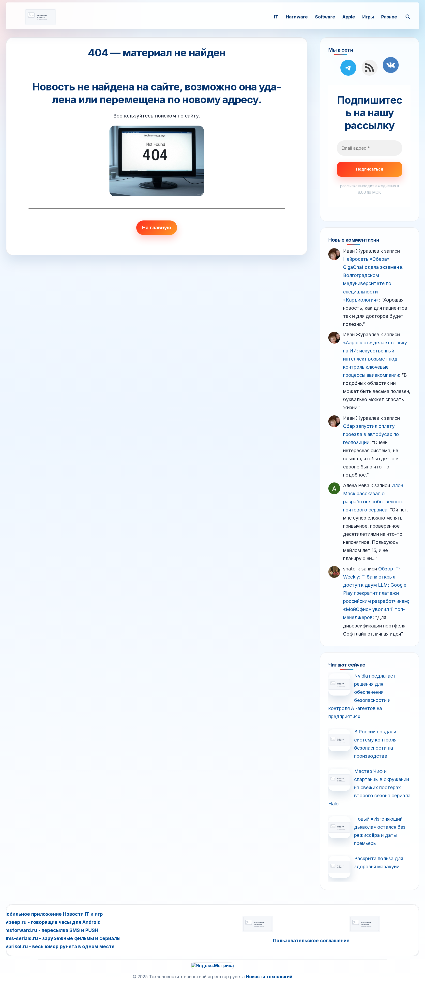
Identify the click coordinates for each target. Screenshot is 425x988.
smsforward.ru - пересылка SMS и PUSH (50, 930)
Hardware (297, 16)
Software (325, 16)
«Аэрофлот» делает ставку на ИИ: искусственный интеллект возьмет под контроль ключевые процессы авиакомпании (375, 359)
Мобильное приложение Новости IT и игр (52, 914)
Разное (389, 16)
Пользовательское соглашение (311, 941)
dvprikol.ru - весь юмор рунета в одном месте (58, 946)
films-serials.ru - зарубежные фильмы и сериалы (61, 938)
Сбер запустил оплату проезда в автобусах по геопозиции (371, 434)
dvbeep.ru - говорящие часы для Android (51, 922)
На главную (156, 228)
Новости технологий (269, 976)
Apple (348, 16)
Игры (368, 16)
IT (276, 16)
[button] (407, 16)
